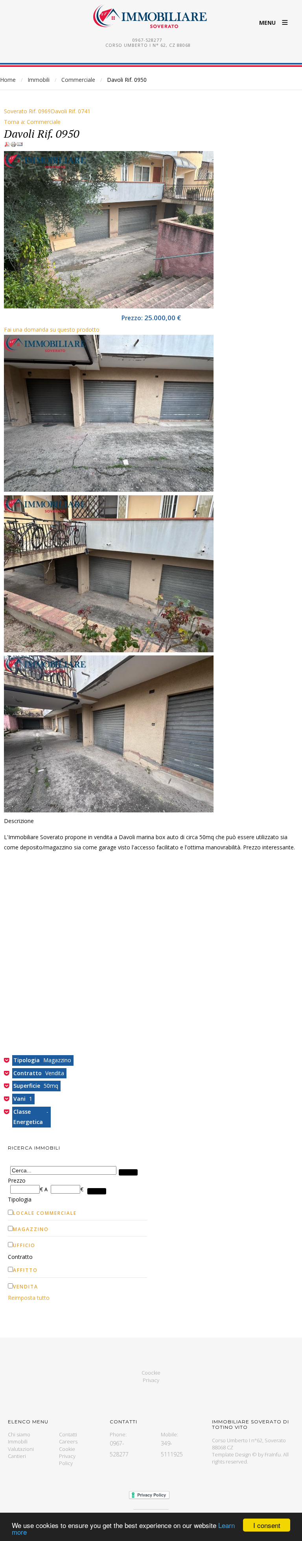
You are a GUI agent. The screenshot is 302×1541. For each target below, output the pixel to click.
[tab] (77, 1180)
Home (8, 79)
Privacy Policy (67, 1459)
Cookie (67, 1448)
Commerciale (78, 79)
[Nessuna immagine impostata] (109, 306)
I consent (266, 1525)
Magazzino (31, 1229)
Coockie (151, 1372)
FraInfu (273, 1454)
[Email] (20, 145)
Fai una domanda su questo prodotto (51, 329)
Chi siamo (19, 1434)
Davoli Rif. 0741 (70, 111)
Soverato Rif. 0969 (27, 111)
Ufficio (24, 1245)
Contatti (68, 1434)
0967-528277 (147, 40)
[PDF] (7, 145)
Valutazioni (21, 1448)
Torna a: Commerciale (32, 121)
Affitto (25, 1270)
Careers (68, 1441)
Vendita (25, 1286)
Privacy (151, 1380)
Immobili (39, 79)
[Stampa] (13, 145)
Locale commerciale (45, 1213)
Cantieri (17, 1456)
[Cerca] (128, 1172)
